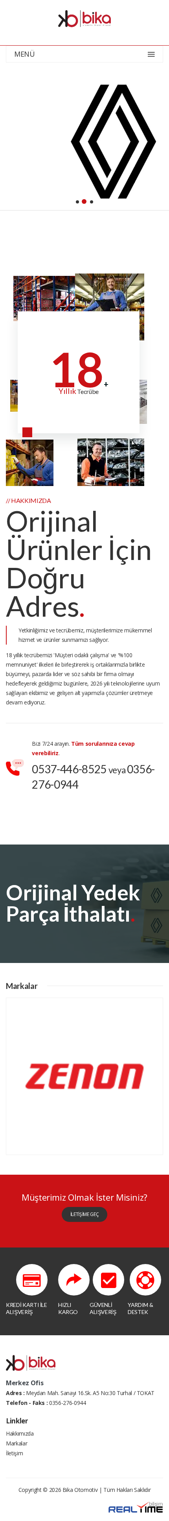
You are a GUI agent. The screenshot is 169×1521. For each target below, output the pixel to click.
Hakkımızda (20, 1433)
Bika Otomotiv (79, 1489)
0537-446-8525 (69, 769)
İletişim (14, 1453)
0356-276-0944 (67, 1402)
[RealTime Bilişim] (135, 1506)
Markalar (16, 1443)
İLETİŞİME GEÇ (84, 1214)
